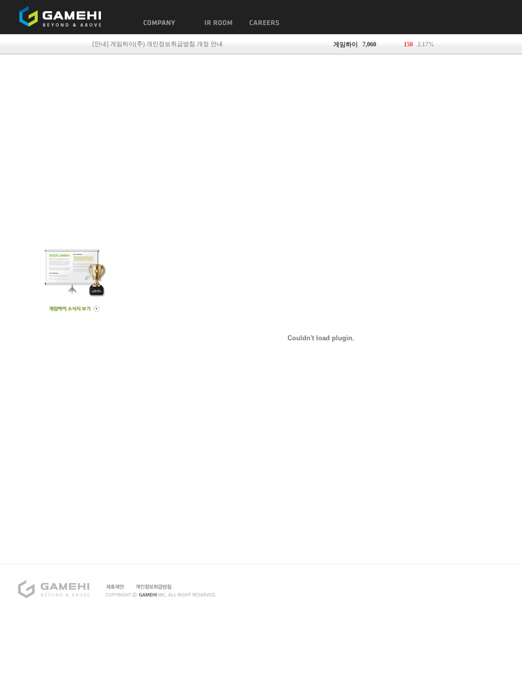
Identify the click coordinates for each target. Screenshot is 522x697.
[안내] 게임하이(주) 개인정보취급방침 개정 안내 (157, 43)
